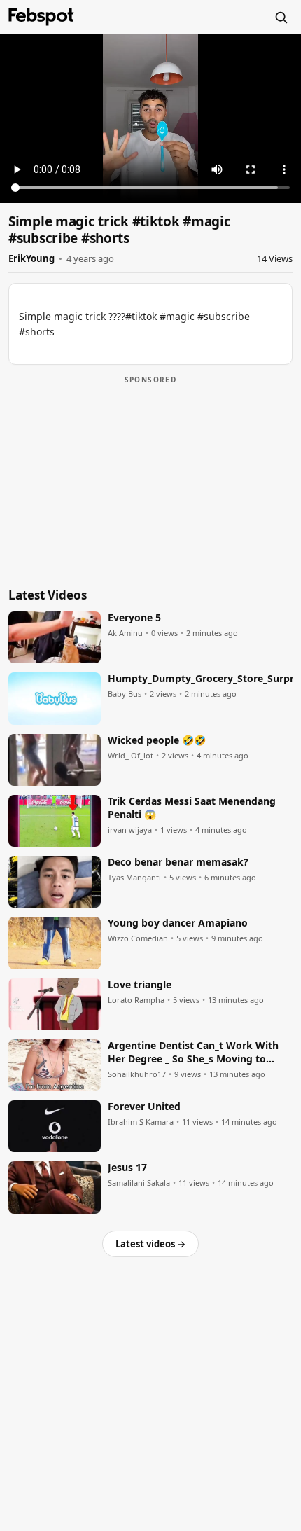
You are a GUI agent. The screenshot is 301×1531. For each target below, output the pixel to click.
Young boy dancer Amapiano (178, 923)
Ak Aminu (125, 633)
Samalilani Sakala (139, 1183)
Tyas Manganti (134, 877)
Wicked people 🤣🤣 (157, 740)
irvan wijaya (130, 830)
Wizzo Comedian (138, 938)
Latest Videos (47, 595)
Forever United (144, 1106)
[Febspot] (41, 17)
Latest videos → (150, 1244)
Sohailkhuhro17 (137, 1074)
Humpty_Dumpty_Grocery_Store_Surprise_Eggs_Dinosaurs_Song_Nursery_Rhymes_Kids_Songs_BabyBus (200, 678)
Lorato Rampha (136, 1000)
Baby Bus (124, 694)
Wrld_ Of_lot (130, 756)
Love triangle (140, 984)
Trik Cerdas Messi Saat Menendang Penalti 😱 (192, 808)
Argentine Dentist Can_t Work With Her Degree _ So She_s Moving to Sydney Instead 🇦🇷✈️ (193, 1052)
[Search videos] (281, 17)
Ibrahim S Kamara (141, 1122)
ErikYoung (31, 258)
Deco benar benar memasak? (178, 862)
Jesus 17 (127, 1167)
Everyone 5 (134, 617)
